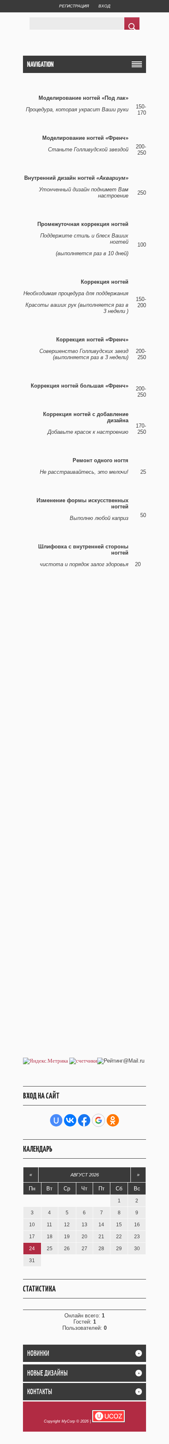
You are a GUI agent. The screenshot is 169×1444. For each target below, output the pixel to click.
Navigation (40, 64)
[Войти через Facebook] (84, 1120)
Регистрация (74, 6)
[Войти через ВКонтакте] (70, 1120)
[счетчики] (83, 1061)
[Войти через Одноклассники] (113, 1120)
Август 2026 (85, 1174)
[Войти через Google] (98, 1120)
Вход (104, 6)
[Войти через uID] (56, 1120)
